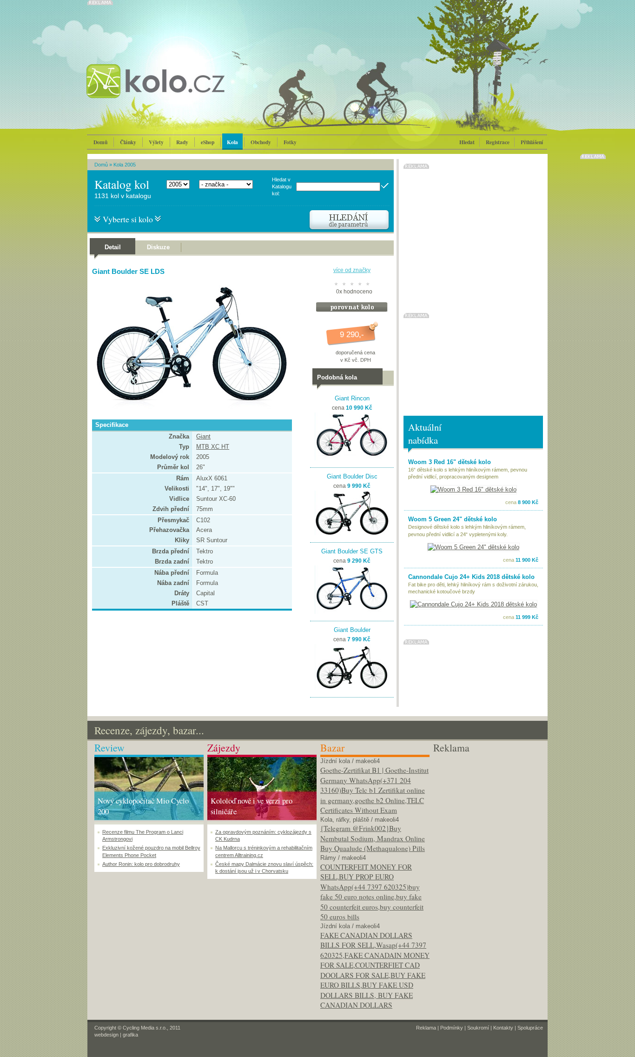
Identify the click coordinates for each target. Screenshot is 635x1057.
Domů (100, 142)
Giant (203, 436)
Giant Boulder (352, 629)
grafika (130, 1034)
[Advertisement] (487, 813)
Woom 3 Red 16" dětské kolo (449, 462)
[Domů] (180, 91)
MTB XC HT (212, 446)
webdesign (106, 1034)
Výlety (156, 142)
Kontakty (503, 1027)
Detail (113, 247)
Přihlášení (532, 142)
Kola (232, 142)
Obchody (261, 142)
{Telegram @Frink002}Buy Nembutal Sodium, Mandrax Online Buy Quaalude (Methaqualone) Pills (372, 838)
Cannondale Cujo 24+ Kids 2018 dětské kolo (471, 576)
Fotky (290, 142)
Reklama (426, 1027)
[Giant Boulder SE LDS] (189, 410)
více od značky (351, 270)
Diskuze (158, 247)
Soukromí (478, 1027)
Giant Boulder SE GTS (352, 551)
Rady (182, 142)
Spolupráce (530, 1027)
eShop (207, 142)
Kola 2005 (124, 164)
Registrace (497, 142)
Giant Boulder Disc (352, 476)
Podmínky (451, 1027)
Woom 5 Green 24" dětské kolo (452, 519)
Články (128, 142)
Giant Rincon (352, 398)
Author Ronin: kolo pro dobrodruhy (141, 864)
